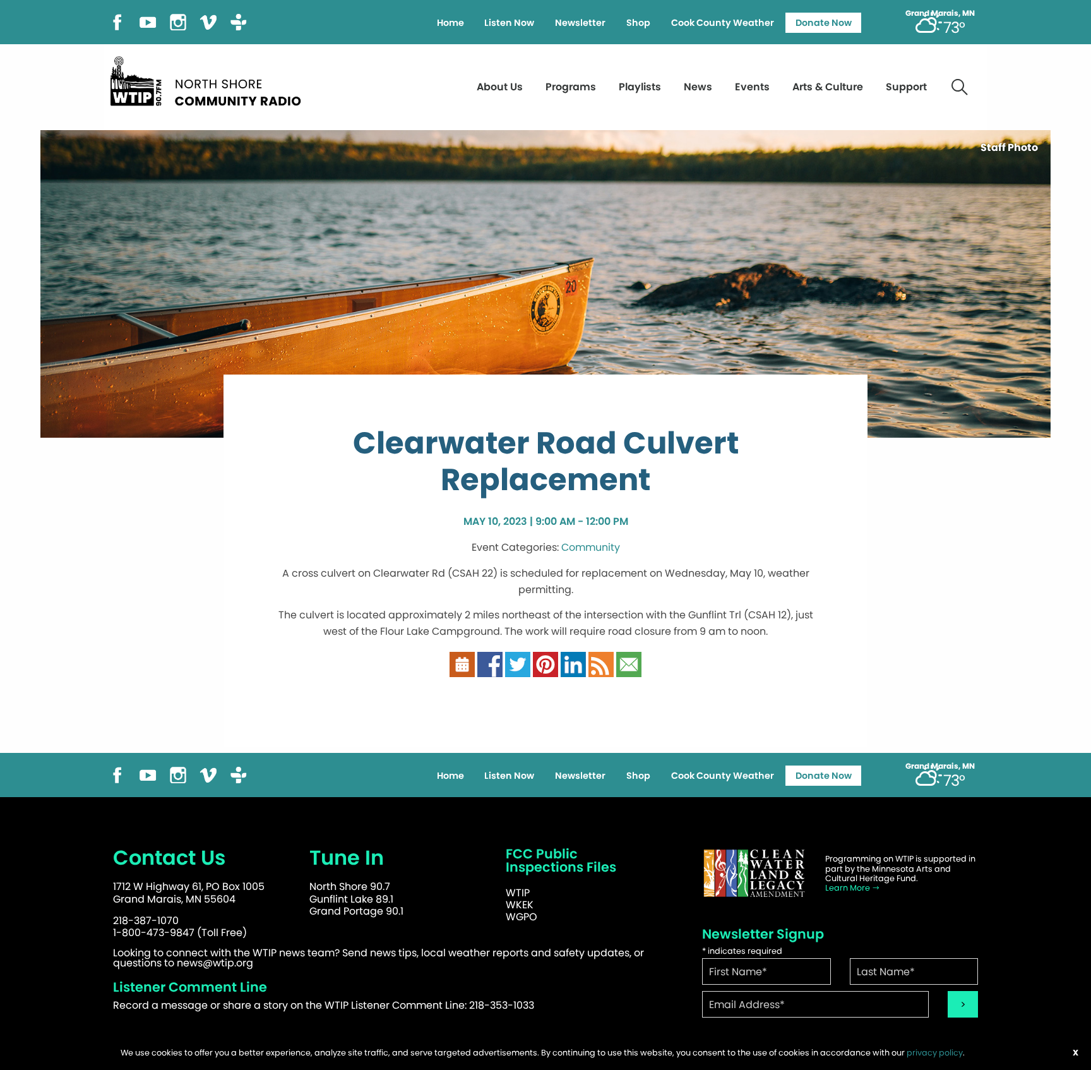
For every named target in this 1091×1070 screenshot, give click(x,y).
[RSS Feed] (601, 664)
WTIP (518, 893)
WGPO (521, 917)
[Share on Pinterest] (545, 664)
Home (450, 22)
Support (906, 87)
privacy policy (935, 1052)
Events (752, 87)
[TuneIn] (239, 21)
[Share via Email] (628, 664)
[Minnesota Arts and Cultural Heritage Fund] (754, 873)
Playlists (640, 87)
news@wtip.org (215, 963)
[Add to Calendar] (462, 664)
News (698, 87)
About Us (500, 87)
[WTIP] (210, 79)
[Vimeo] (208, 21)
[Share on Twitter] (517, 664)
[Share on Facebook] (490, 664)
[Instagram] (178, 21)
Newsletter (580, 22)
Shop (638, 22)
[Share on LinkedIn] (573, 664)
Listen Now (509, 22)
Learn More (848, 888)
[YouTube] (148, 21)
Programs (571, 87)
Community (590, 547)
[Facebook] (117, 21)
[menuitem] (450, 22)
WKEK (520, 905)
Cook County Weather (722, 22)
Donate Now (824, 22)
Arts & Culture (827, 87)
